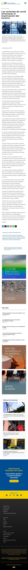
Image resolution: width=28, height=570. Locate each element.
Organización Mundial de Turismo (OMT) (11, 238)
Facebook (5, 523)
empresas (14, 236)
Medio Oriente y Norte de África (9, 540)
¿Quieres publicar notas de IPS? (9, 513)
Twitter (4, 521)
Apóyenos (5, 511)
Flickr (4, 524)
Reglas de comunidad (7, 526)
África (4, 531)
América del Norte (7, 534)
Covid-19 (7, 235)
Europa (4, 538)
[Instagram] (13, 495)
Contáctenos (5, 509)
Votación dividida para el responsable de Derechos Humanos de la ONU (13, 453)
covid (3, 235)
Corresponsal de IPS (7, 48)
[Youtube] (17, 495)
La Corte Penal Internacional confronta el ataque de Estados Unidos (12, 334)
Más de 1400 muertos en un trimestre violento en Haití (11, 433)
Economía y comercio (7, 236)
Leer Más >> (4, 315)
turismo (7, 239)
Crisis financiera (12, 235)
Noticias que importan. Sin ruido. (14, 470)
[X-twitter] (10, 495)
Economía (11, 232)
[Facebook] (6, 495)
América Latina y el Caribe (8, 532)
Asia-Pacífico (6, 536)
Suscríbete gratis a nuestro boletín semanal (14, 476)
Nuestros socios (6, 507)
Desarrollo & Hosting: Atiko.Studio (14, 564)
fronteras (19, 236)
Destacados (19, 235)
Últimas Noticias (17, 232)
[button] (3, 226)
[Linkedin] (21, 495)
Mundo (23, 236)
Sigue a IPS (5, 517)
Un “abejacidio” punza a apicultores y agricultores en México (11, 320)
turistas (11, 239)
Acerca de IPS (6, 506)
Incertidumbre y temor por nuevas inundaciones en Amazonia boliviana (14, 415)
